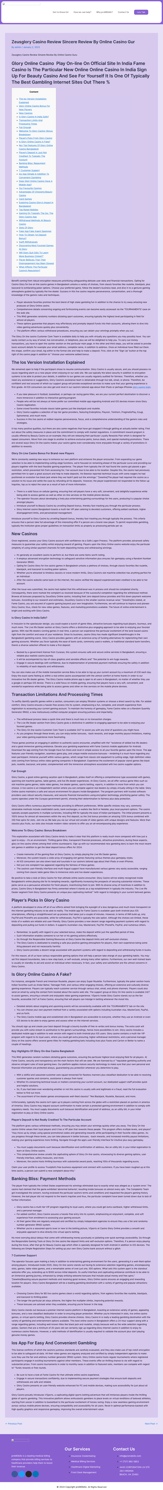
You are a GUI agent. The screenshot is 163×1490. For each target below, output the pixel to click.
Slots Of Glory (26, 227)
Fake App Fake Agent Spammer (35, 231)
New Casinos (25, 113)
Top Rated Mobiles (28, 209)
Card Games (25, 199)
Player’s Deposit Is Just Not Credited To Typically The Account (33, 156)
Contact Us (123, 12)
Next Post (151, 1424)
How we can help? (82, 12)
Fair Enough (25, 127)
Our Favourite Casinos (30, 188)
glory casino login (142, 387)
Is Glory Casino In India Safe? (34, 116)
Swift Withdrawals (28, 242)
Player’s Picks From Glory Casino (35, 138)
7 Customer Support (29, 170)
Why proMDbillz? (104, 12)
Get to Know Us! (61, 12)
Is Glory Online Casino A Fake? (34, 141)
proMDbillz (81, 1487)
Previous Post (13, 1424)
